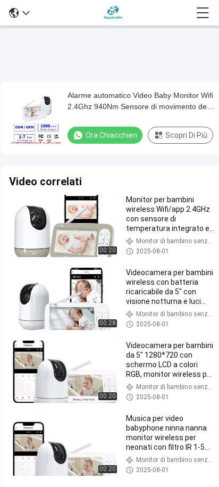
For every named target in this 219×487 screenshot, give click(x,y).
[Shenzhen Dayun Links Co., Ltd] (113, 13)
